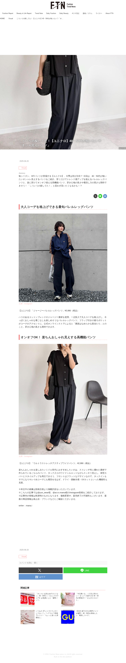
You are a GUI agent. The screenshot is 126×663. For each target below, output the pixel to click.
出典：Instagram (25, 304)
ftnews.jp (122, 148)
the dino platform (66, 657)
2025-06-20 (24, 161)
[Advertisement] (63, 37)
